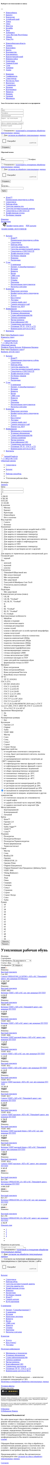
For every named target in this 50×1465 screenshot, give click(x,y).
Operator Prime (10, 863)
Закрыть (4, 485)
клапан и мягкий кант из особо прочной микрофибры (26, 631)
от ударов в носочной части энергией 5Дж (21, 805)
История (9, 1314)
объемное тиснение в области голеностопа (21, 636)
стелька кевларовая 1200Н (15, 653)
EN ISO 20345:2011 (12, 684)
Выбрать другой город (10, 352)
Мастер (7, 735)
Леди (6, 878)
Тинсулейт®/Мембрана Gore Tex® (18, 582)
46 (5, 929)
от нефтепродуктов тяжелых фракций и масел (23, 764)
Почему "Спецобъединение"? (18, 1310)
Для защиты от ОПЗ (12, 544)
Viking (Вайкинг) (11, 873)
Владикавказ (11, 89)
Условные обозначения (15, 1355)
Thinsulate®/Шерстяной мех (15, 572)
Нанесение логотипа (14, 1316)
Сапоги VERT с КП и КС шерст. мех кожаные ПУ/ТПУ (24, 1068)
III (5, 606)
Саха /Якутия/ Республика (17, 35)
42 (5, 919)
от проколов (9, 781)
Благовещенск (12, 54)
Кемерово (10, 74)
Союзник (8, 885)
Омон (6, 880)
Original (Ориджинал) (13, 865)
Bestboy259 (8, 856)
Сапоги (7, 522)
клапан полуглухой (12, 633)
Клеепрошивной (11, 812)
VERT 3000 (8, 732)
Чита (8, 30)
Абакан (9, 37)
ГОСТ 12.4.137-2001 (12, 694)
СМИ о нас (10, 1323)
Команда (9, 1319)
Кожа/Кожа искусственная (15, 675)
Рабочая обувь (11, 1282)
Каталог (4, 1275)
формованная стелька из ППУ (16, 663)
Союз (6, 737)
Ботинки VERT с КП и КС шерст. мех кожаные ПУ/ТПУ (24, 1023)
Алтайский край (12, 19)
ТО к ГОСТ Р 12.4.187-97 (14, 708)
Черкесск (9, 92)
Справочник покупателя (16, 1366)
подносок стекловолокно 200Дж (17, 643)
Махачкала (10, 98)
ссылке (4, 1439)
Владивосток (11, 52)
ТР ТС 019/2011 (10, 679)
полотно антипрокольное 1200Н (17, 645)
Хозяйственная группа (15, 1288)
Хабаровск (10, 32)
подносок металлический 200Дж (17, 640)
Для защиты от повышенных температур (21, 534)
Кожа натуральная (11, 667)
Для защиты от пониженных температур (21, 537)
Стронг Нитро (10, 747)
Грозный (9, 96)
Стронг (7, 744)
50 (5, 939)
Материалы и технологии (16, 1353)
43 (5, 922)
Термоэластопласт (11, 846)
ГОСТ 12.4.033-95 (11, 689)
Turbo (6, 730)
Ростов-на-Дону (12, 81)
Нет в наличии (10, 517)
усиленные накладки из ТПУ (16, 658)
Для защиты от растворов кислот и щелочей (22, 549)
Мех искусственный (12, 575)
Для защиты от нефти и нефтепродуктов (20, 532)
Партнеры (10, 1330)
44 (5, 924)
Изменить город (7, 337)
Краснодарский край (14, 57)
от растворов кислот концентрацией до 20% (22, 783)
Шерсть (7, 587)
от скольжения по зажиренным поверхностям (23, 791)
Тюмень (9, 45)
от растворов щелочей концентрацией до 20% (23, 788)
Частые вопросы (12, 1362)
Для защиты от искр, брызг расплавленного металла (25, 539)
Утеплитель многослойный (15, 585)
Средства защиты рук (15, 1286)
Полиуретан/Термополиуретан (16, 841)
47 (5, 932)
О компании (6, 1306)
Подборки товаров (13, 1295)
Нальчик (9, 87)
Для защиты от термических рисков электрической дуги (24, 554)
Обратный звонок (8, 345)
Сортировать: (6, 961)
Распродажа (6, 221)
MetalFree (8, 618)
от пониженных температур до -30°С (19, 776)
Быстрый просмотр (9, 972)
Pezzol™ (7, 824)
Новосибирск (11, 13)
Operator (7, 858)
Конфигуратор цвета (15, 226)
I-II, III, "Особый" (11, 599)
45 (5, 927)
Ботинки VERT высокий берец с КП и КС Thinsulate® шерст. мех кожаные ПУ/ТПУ (23, 1148)
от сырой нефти (10, 800)
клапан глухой (10, 628)
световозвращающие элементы (16, 650)
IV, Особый (8, 614)
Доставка (9, 1345)
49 (5, 936)
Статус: (4, 963)
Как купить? (11, 1342)
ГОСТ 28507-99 (10, 696)
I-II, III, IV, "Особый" (12, 601)
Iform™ (7, 819)
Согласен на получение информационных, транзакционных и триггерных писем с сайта (21, 1260)
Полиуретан (9, 836)
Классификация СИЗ (14, 1364)
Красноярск (11, 48)
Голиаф (7, 875)
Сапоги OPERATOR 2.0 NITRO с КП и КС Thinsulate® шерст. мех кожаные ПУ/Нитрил (24, 977)
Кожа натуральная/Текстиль (15, 672)
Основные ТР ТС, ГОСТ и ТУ (18, 1368)
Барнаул (9, 15)
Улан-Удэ (9, 39)
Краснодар (10, 17)
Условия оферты (7, 1386)
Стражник (8, 890)
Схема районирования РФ (17, 1357)
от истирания (9, 756)
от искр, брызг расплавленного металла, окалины (24, 754)
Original (7, 727)
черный (7, 558)
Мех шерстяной (10, 580)
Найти (4, 191)
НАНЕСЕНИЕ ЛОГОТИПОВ (13, 229)
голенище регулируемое (14, 626)
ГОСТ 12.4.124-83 (11, 691)
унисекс (7, 568)
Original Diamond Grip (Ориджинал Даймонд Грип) (25, 868)
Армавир (9, 68)
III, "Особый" (9, 609)
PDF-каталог (31, 226)
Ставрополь (11, 85)
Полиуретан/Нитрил (12, 839)
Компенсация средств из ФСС (18, 1371)
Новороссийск (12, 59)
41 (5, 917)
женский (7, 563)
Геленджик (10, 61)
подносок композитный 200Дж (17, 638)
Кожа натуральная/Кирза (14, 670)
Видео (8, 1321)
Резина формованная (12, 844)
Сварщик (8, 883)
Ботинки (7, 525)
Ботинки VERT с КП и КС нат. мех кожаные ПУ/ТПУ (23, 993)
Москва (7, 508)
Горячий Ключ (12, 63)
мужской (7, 565)
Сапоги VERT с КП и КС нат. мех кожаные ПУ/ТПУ (23, 1054)
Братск (8, 50)
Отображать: (6, 965)
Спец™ (7, 832)
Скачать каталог (12, 1299)
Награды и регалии (14, 1332)
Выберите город (17, 335)
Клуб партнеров (12, 1301)
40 (5, 914)
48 (5, 934)
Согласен (5, 1463)
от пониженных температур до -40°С (19, 778)
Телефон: (32, 159)
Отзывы (9, 1327)
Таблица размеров (13, 1360)
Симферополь (11, 76)
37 (5, 907)
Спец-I (6, 742)
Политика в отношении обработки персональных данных (25, 1382)
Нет (5, 715)
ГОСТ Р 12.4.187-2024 (13, 699)
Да (5, 713)
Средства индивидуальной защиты (20, 1284)
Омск (8, 24)
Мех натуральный (11, 577)
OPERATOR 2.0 (10, 861)
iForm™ (9, 1297)
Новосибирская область (15, 43)
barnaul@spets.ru (11, 341)
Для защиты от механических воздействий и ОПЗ (24, 529)
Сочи (8, 65)
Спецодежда (11, 1279)
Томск (8, 21)
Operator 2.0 (9, 725)
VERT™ (7, 829)
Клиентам (5, 1336)
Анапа (8, 70)
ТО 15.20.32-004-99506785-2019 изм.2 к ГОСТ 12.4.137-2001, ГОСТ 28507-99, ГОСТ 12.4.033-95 (21, 705)
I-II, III (6, 597)
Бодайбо (9, 28)
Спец (6, 739)
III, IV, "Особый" (11, 611)
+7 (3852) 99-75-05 (9, 343)
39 (5, 912)
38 (5, 909)
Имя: (3, 159)
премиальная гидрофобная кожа (17, 648)
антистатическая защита (14, 623)
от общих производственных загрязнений (21, 768)
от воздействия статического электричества (22, 751)
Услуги (9, 1340)
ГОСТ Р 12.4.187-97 (12, 701)
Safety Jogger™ (10, 827)
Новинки (5, 219)
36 (5, 905)
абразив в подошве (12, 621)
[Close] (2, 108)
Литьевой (8, 815)
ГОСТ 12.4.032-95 (11, 686)
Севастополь (11, 78)
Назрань (9, 94)
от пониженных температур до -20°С (19, 773)
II (4, 604)
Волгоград (10, 83)
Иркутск (9, 26)
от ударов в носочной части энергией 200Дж (22, 803)
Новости (9, 1325)
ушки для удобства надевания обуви (19, 660)
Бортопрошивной (11, 810)
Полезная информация (10, 1349)
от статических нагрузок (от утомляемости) (22, 798)
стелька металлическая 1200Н (16, 655)
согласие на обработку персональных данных (27, 135)
